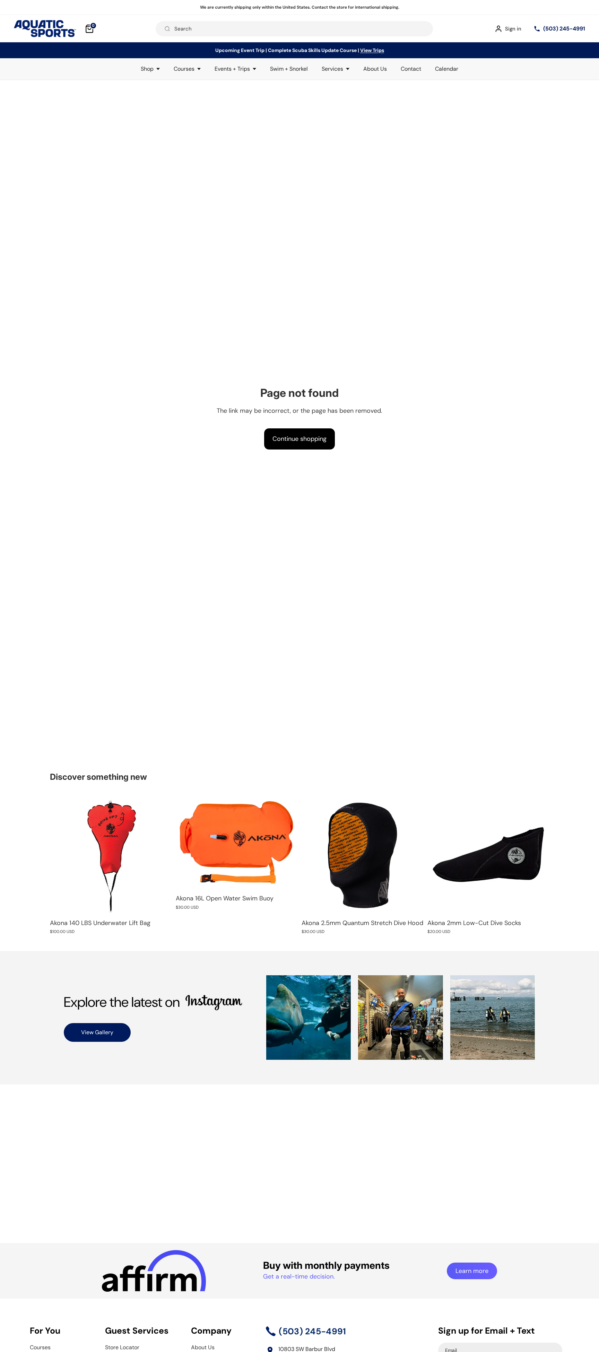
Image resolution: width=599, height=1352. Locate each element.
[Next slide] (287, 842)
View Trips (372, 50)
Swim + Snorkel (289, 68)
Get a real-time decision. (299, 1276)
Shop (147, 68)
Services (332, 68)
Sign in (513, 28)
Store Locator (122, 1347)
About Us (375, 68)
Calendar (446, 68)
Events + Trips (232, 68)
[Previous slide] (186, 842)
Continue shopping (299, 439)
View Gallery (97, 1032)
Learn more (471, 1271)
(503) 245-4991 (564, 28)
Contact (411, 68)
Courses (184, 68)
